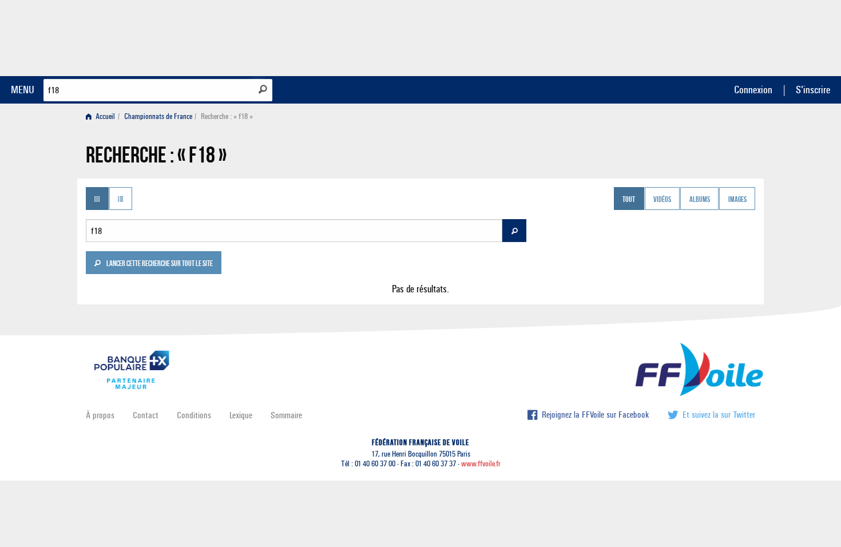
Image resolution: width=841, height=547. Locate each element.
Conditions (194, 415)
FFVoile (683, 36)
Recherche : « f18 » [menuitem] (227, 116)
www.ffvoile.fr (481, 464)
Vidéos (662, 200)
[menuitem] (103, 116)
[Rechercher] (263, 89)
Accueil (104, 116)
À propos (100, 415)
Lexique (240, 415)
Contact (145, 415)
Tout (628, 200)
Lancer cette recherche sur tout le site (159, 264)
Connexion (753, 89)
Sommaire (286, 415)
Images (737, 200)
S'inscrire (813, 89)
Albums (699, 200)
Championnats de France (158, 116)
